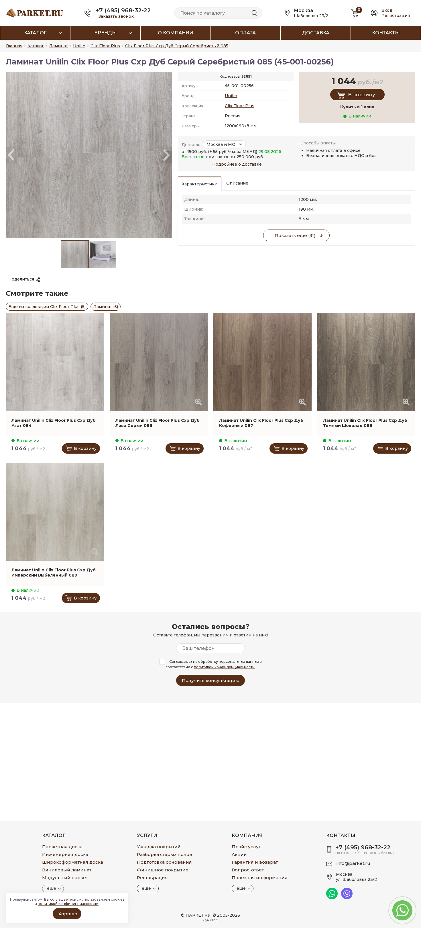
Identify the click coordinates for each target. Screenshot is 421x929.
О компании (175, 33)
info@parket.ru (353, 863)
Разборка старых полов (164, 854)
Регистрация (395, 15)
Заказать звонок (116, 16)
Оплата (245, 33)
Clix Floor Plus (239, 105)
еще (51, 888)
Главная (14, 45)
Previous (11, 155)
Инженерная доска (65, 854)
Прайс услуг (246, 846)
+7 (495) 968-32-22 (123, 10)
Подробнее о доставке (237, 164)
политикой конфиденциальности (224, 667)
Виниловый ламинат (66, 870)
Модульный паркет (65, 877)
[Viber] (347, 897)
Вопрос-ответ (248, 870)
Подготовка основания (164, 862)
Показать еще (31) (295, 235)
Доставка (315, 33)
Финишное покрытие (162, 870)
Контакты (386, 33)
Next (166, 155)
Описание (237, 183)
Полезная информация (260, 877)
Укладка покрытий (159, 846)
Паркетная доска (62, 846)
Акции (239, 854)
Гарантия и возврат (255, 862)
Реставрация (152, 877)
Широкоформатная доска (72, 862)
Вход (386, 10)
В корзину (361, 94)
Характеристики (199, 184)
